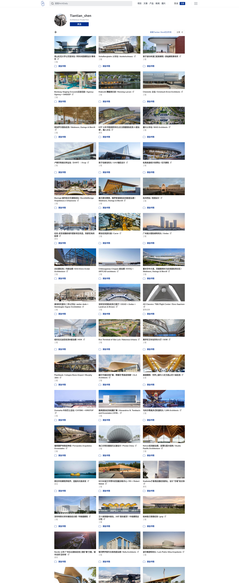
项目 (140, 3)
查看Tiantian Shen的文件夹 (161, 32)
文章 (146, 3)
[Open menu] (196, 4)
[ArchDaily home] (42, 3)
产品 (152, 3)
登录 (176, 3)
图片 (164, 3)
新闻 (158, 3)
